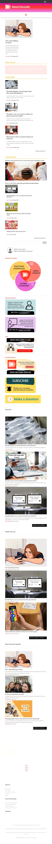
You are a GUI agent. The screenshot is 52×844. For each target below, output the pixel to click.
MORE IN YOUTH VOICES (39, 238)
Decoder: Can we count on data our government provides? (19, 115)
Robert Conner (8, 633)
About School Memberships (11, 802)
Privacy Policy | (36, 828)
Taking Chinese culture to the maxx (16, 231)
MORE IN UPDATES (39, 728)
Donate (6, 795)
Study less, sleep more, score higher (26, 169)
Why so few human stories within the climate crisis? (18, 214)
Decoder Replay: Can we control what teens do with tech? (19, 196)
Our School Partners (9, 806)
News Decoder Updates (10, 792)
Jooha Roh (8, 218)
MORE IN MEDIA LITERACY (37, 637)
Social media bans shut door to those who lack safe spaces (21, 631)
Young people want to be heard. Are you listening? (22, 719)
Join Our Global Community (11, 807)
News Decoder (9, 100)
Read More (26, 173)
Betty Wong (8, 123)
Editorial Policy (43, 828)
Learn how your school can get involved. (28, 183)
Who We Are (8, 790)
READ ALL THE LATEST (40, 151)
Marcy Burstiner (9, 56)
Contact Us (7, 793)
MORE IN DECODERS (38, 525)
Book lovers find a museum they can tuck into (19, 138)
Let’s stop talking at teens (12, 42)
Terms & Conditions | (28, 828)
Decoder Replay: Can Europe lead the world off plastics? (18, 92)
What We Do (8, 788)
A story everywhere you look (14, 694)
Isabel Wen (8, 234)
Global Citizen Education (10, 804)
